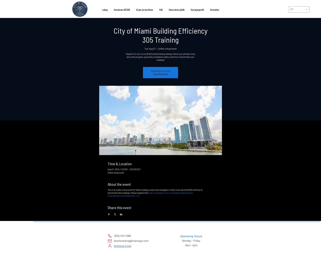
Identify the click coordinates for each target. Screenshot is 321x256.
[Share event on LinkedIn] (121, 214)
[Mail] (109, 240)
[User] (109, 245)
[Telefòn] (109, 235)
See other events (160, 74)
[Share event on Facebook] (109, 214)
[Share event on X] (115, 214)
